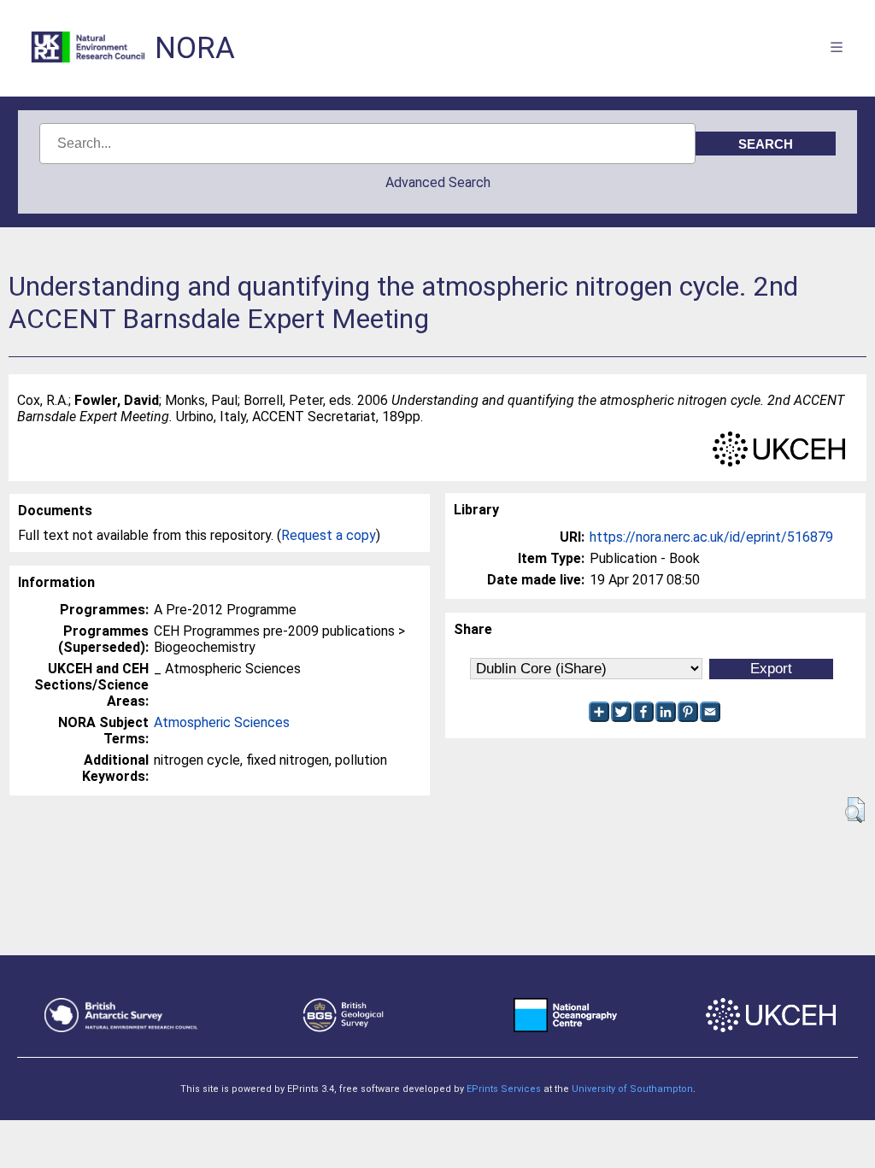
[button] (855, 810)
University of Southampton (632, 1089)
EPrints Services (504, 1089)
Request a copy (328, 535)
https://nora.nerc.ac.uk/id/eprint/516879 (711, 537)
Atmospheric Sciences (222, 722)
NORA (195, 48)
